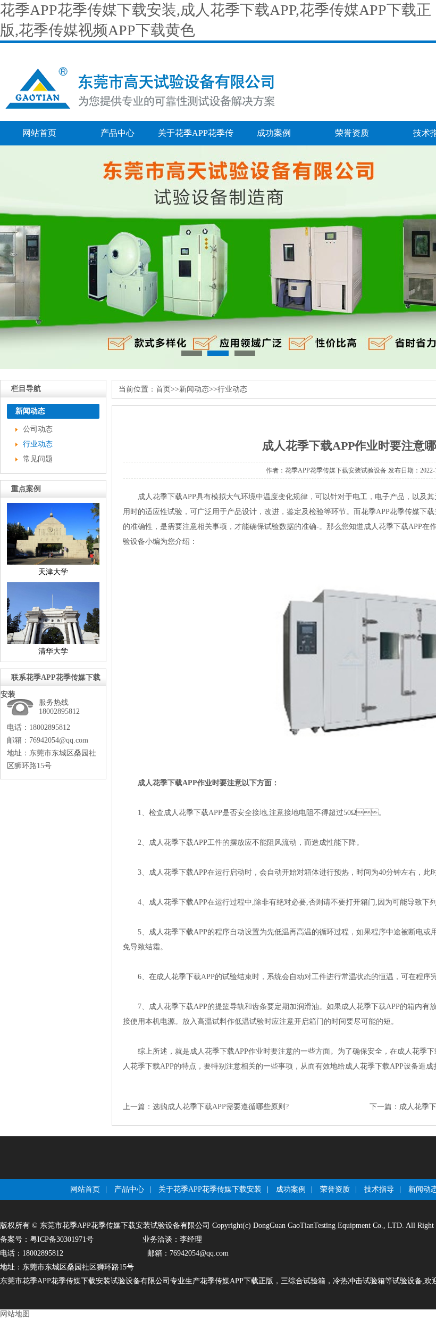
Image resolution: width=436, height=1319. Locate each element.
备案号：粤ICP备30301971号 (47, 1239)
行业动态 (38, 444)
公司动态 (38, 429)
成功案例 (274, 132)
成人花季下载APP (393, 527)
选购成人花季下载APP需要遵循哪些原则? (221, 1107)
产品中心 (117, 132)
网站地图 (15, 1314)
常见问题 (38, 459)
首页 (163, 389)
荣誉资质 (352, 132)
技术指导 (379, 1189)
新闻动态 (194, 389)
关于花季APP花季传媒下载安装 (195, 136)
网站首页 (39, 132)
